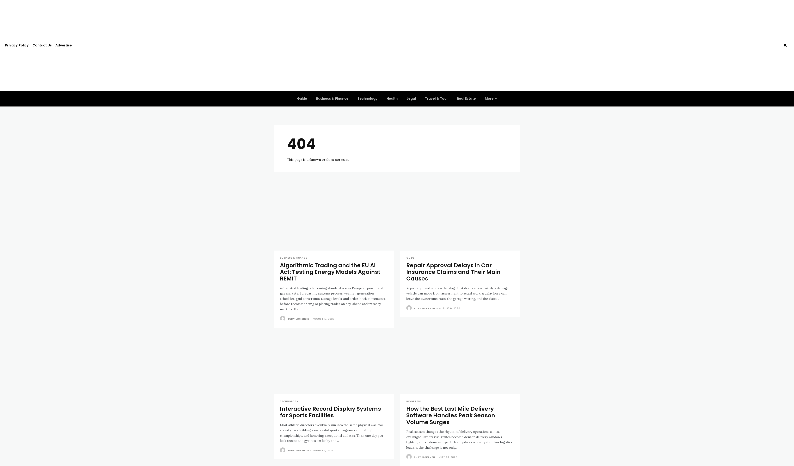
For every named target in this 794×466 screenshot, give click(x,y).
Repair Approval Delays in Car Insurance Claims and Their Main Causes (453, 272)
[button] (785, 45)
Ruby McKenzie (298, 319)
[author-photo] (283, 319)
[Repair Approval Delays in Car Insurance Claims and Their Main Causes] (460, 220)
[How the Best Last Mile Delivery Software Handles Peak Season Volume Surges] (460, 364)
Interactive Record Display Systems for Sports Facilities (330, 412)
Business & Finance (293, 258)
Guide (410, 258)
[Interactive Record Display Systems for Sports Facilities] (334, 364)
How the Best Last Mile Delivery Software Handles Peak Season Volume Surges (450, 415)
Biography (414, 401)
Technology (289, 401)
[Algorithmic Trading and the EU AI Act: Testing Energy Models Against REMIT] (334, 220)
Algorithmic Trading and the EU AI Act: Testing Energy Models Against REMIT (330, 272)
